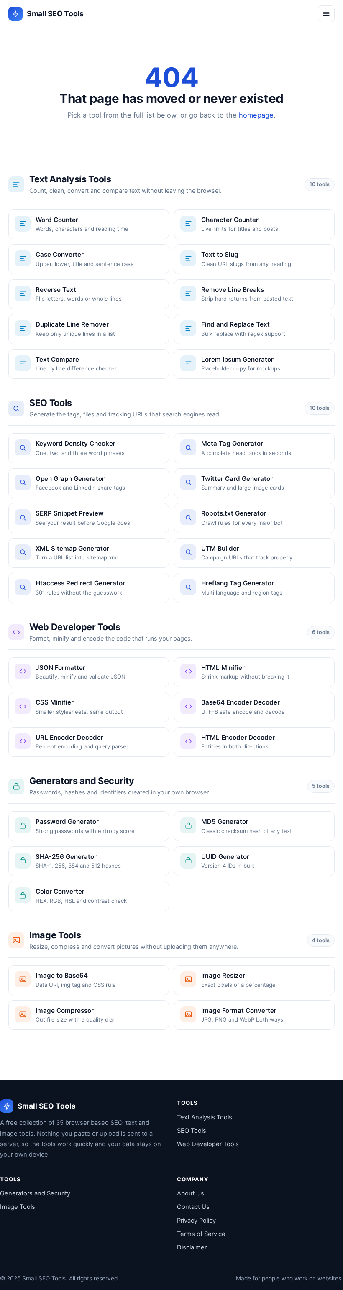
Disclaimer (192, 1247)
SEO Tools (191, 1130)
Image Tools (17, 1207)
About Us (190, 1193)
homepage (256, 115)
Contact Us (193, 1207)
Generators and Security (35, 1193)
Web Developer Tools (208, 1144)
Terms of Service (201, 1234)
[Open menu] (326, 13)
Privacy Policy (196, 1220)
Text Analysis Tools (204, 1117)
